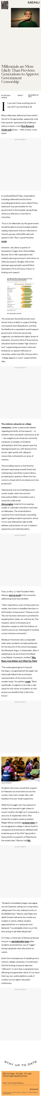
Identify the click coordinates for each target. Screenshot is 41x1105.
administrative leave (20, 941)
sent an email (15, 595)
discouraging (7, 504)
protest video (29, 823)
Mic (29, 840)
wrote (4, 241)
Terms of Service (33, 1092)
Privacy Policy (8, 1093)
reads (28, 682)
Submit (34, 1089)
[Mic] (4, 5)
